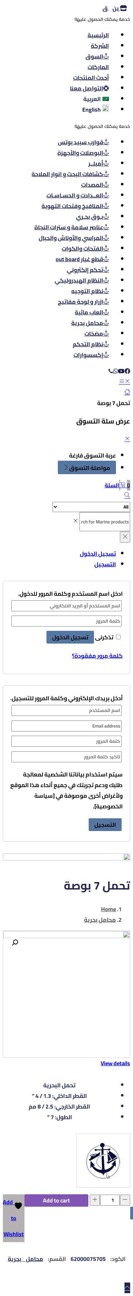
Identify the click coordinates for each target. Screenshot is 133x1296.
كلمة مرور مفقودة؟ (97, 655)
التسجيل (105, 824)
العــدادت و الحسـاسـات (74, 195)
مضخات (93, 333)
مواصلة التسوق (89, 467)
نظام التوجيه (87, 291)
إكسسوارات (88, 354)
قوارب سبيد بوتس (80, 142)
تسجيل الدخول (70, 637)
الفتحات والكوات (82, 248)
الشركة (100, 45)
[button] (117, 485)
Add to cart (56, 1200)
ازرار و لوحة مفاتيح (80, 301)
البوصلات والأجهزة (80, 152)
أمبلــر (95, 163)
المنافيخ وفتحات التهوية (72, 206)
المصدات (92, 184)
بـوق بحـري (89, 216)
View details (115, 1063)
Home (108, 909)
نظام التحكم (88, 344)
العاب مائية (89, 312)
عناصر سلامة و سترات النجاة (68, 227)
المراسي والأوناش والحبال (71, 237)
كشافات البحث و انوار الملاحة (67, 174)
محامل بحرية (87, 323)
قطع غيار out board (79, 259)
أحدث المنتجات (91, 77)
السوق (94, 56)
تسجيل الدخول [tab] (98, 553)
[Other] (103, 1162)
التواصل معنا (86, 88)
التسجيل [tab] (105, 564)
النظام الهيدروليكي (79, 280)
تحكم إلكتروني (85, 269)
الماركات (98, 67)
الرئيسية (98, 35)
